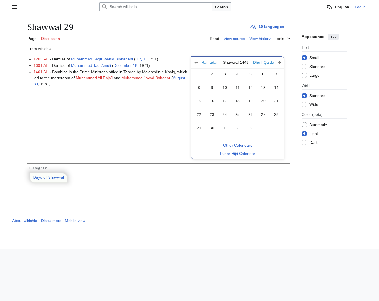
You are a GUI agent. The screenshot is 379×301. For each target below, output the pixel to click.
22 (199, 114)
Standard (317, 66)
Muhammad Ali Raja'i (94, 78)
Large (314, 75)
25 (237, 114)
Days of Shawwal (48, 178)
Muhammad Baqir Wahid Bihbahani (102, 59)
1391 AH (41, 65)
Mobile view (75, 221)
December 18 (125, 65)
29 (199, 128)
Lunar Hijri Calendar (237, 153)
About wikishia (24, 221)
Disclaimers (51, 221)
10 (225, 87)
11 (238, 87)
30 (212, 128)
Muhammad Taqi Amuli (91, 65)
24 (225, 114)
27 (263, 114)
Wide (313, 104)
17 (225, 101)
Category (38, 168)
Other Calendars (237, 145)
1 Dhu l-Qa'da (267, 62)
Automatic (318, 124)
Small (314, 57)
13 (263, 87)
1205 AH (41, 59)
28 (276, 114)
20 (263, 101)
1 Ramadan (206, 62)
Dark (313, 142)
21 (276, 101)
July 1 (140, 59)
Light (313, 133)
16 (212, 101)
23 (212, 114)
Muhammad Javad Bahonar (146, 78)
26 (250, 114)
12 (250, 87)
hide (333, 37)
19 (250, 101)
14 (276, 87)
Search (221, 7)
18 (237, 101)
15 (199, 101)
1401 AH (41, 72)
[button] (15, 6)
